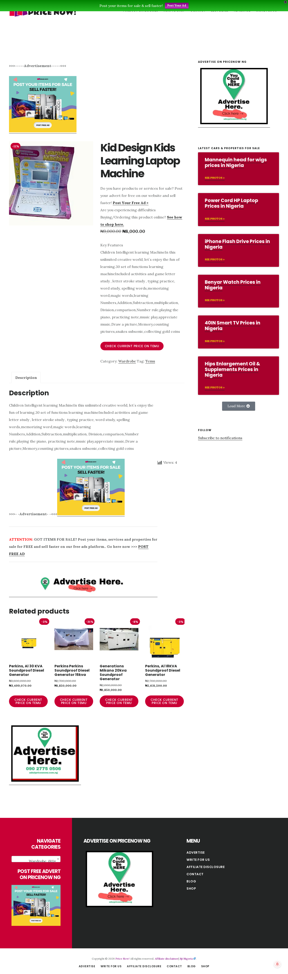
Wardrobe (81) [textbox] (42, 861)
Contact (195, 874)
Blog (191, 881)
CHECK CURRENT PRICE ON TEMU (132, 346)
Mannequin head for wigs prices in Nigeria (236, 162)
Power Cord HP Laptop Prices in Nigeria (231, 203)
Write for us (198, 859)
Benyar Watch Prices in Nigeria (233, 285)
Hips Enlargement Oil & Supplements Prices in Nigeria (232, 369)
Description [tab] (26, 377)
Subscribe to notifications (220, 438)
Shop (191, 888)
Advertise (196, 852)
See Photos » (215, 177)
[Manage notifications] (277, 964)
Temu (150, 361)
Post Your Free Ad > (130, 202)
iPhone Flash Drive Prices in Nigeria (237, 244)
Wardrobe (127, 361)
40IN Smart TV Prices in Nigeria (232, 325)
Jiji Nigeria (186, 958)
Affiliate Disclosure (206, 867)
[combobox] (36, 859)
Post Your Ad (176, 5)
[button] (238, 406)
